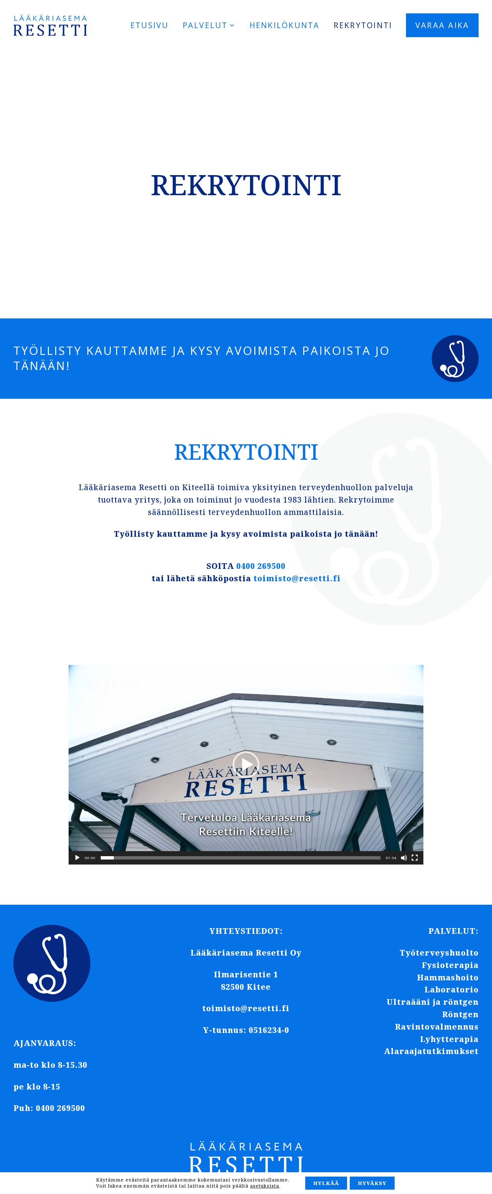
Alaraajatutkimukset (431, 1051)
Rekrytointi (363, 25)
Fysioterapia (450, 965)
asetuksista (264, 1186)
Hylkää (326, 1183)
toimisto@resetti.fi (297, 578)
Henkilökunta (285, 25)
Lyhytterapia (449, 1039)
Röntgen (460, 1014)
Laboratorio (451, 989)
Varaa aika (442, 25)
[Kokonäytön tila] (414, 857)
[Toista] (77, 857)
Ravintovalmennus (437, 1026)
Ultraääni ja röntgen (433, 1001)
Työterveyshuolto (439, 952)
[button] (246, 764)
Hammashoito (448, 977)
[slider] (241, 858)
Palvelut (205, 25)
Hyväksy (372, 1183)
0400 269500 (260, 566)
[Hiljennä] (404, 857)
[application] (246, 765)
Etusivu (150, 25)
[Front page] (50, 25)
